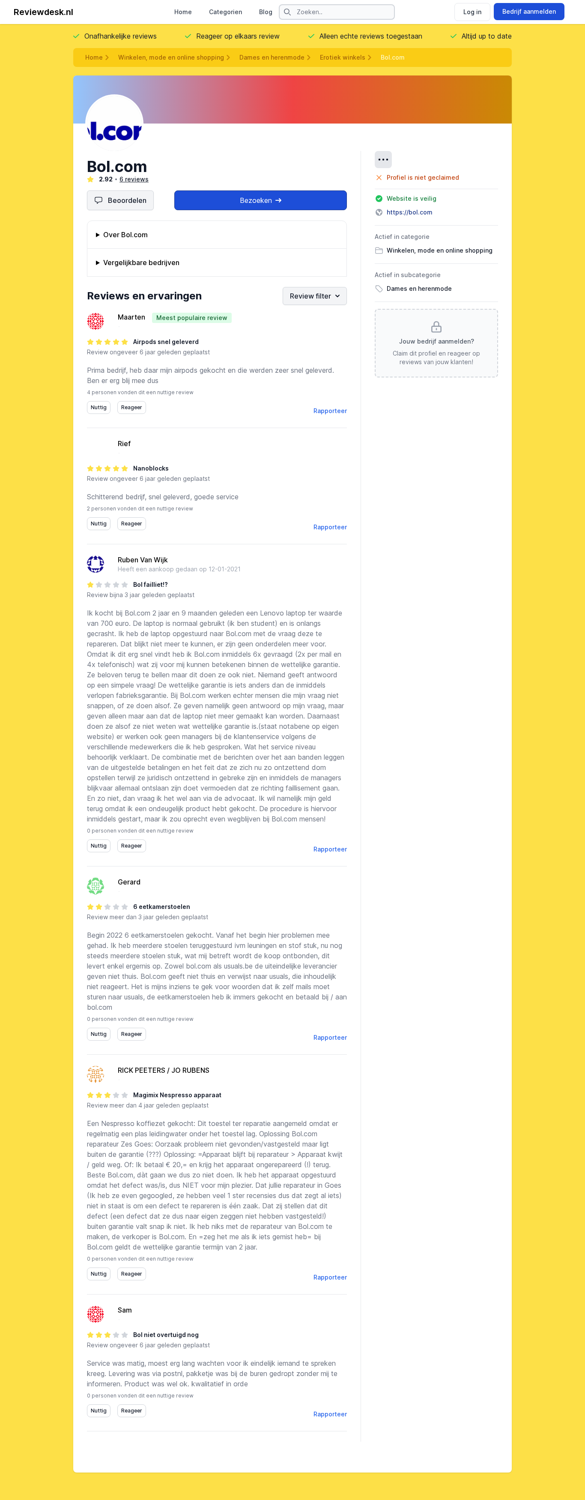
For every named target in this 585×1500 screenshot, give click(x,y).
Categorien (225, 11)
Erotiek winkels (342, 57)
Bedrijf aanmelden (529, 11)
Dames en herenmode (271, 57)
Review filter (310, 296)
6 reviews (134, 179)
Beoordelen (127, 200)
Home (183, 11)
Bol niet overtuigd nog (166, 1334)
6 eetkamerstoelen (161, 906)
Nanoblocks (151, 468)
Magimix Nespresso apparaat (177, 1095)
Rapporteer (330, 410)
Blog (265, 11)
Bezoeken (256, 200)
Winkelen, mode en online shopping (171, 57)
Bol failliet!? (150, 584)
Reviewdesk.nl (43, 12)
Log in (472, 11)
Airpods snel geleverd (166, 341)
